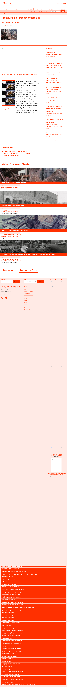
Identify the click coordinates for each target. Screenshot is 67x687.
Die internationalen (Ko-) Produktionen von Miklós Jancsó (12, 602)
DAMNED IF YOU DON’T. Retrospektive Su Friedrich (11, 591)
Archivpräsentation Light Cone (7, 576)
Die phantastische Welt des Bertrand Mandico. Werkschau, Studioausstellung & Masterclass (18, 605)
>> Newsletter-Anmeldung (37, 11)
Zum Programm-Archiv (28, 270)
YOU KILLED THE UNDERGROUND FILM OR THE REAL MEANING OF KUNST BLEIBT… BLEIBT (18, 684)
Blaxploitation (4, 581)
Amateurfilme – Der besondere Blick (13, 183)
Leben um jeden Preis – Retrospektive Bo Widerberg (11, 648)
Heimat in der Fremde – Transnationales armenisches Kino (12, 633)
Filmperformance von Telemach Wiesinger (9, 628)
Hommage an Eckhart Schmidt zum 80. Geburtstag (11, 635)
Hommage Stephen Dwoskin (7, 638)
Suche (25, 279)
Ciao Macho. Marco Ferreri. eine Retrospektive (10, 586)
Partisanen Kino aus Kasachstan (7, 658)
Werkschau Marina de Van (6, 681)
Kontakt (25, 300)
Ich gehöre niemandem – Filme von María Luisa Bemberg (12, 640)
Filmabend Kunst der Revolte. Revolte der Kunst (10, 627)
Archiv (16, 9)
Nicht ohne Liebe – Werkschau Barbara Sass (10, 654)
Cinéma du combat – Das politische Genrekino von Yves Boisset (13, 589)
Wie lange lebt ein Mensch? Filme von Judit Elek (10, 682)
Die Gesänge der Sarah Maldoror (7, 600)
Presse (25, 304)
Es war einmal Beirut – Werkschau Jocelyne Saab (11, 622)
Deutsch (45, 11)
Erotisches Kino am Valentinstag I (8, 612)
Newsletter (26, 302)
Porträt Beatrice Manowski (6, 664)
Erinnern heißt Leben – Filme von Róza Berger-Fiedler (11, 610)
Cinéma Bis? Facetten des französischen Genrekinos (11, 587)
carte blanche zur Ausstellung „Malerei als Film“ (10, 582)
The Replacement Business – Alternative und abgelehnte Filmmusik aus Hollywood (17, 677)
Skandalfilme (4, 672)
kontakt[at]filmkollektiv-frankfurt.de (8, 294)
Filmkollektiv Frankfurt (28, 295)
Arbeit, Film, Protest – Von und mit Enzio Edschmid (11, 573)
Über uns (50, 9)
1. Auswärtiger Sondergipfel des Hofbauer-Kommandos (12, 566)
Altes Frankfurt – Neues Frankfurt (12, 205)
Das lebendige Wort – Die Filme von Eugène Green (11, 594)
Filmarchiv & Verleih (28, 293)
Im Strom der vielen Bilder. (6, 641)
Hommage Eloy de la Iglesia (7, 636)
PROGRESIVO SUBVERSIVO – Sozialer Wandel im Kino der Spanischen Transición (16, 668)
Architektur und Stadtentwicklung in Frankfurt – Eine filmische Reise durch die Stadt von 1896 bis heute (16, 153)
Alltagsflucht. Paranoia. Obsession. (8, 569)
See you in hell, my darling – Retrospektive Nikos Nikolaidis (12, 671)
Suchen (63, 11)
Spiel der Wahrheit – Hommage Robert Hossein (10, 674)
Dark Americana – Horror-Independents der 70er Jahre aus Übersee (14, 592)
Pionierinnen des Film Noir (6, 661)
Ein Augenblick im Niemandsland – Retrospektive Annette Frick (13, 609)
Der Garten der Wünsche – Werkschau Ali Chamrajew (11, 597)
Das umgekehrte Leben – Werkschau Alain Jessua (11, 596)
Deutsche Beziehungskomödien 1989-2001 (9, 599)
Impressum (26, 296)
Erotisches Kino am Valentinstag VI (8, 620)
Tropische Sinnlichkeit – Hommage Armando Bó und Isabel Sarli (13, 679)
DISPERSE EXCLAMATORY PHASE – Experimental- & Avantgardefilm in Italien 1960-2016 (18, 607)
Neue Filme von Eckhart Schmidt (8, 653)
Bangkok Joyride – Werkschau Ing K (8, 579)
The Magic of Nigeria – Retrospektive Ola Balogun (11, 676)
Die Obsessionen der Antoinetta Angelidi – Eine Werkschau (12, 604)
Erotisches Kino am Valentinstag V (8, 618)
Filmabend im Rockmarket (6, 625)
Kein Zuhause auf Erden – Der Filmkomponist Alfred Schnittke (13, 645)
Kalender (5, 9)
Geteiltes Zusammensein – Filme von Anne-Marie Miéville (12, 630)
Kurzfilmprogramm (7, 43)
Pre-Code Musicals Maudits (7, 666)
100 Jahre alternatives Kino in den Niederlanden (10, 568)
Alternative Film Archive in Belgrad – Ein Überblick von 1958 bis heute (14, 571)
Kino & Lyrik (4, 646)
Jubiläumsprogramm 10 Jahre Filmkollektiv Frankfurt (11, 643)
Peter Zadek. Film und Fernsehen (8, 659)
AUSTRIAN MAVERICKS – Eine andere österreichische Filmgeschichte (14, 577)
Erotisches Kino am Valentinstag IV (8, 617)
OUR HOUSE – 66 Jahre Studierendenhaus (9, 656)
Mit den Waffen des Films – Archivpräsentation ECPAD (11, 651)
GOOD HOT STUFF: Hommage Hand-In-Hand (9, 632)
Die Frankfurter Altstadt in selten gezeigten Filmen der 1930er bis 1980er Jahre (28, 255)
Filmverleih (39, 9)
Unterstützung (61, 9)
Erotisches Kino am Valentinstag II (8, 614)
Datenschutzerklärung (28, 291)
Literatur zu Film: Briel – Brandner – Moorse (9, 650)
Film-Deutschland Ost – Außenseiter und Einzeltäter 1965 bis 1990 (14, 623)
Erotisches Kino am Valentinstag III (8, 615)
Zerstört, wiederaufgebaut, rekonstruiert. (15, 230)
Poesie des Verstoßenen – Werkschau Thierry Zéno (11, 663)
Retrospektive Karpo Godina (7, 669)
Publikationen (28, 9)
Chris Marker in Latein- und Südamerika (9, 584)
